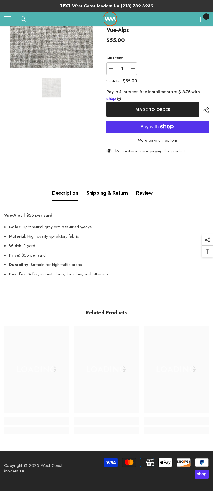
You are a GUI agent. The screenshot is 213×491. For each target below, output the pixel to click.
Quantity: (114, 58)
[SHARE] (204, 110)
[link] (36, 421)
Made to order (153, 109)
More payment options (158, 140)
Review (144, 193)
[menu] (7, 19)
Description (65, 193)
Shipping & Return (107, 193)
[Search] (23, 19)
